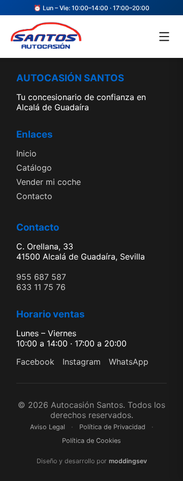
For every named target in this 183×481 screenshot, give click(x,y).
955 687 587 (41, 277)
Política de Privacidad (112, 427)
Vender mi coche (48, 182)
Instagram (82, 362)
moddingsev (128, 461)
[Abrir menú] (164, 36)
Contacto (34, 196)
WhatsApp (128, 362)
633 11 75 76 (41, 287)
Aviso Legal (47, 427)
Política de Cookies (91, 440)
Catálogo (34, 168)
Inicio (26, 153)
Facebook (35, 362)
